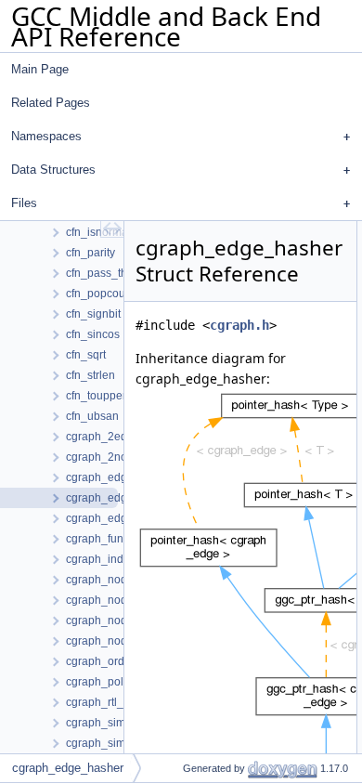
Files (24, 203)
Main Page (40, 69)
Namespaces (46, 136)
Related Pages (50, 103)
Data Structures (53, 169)
